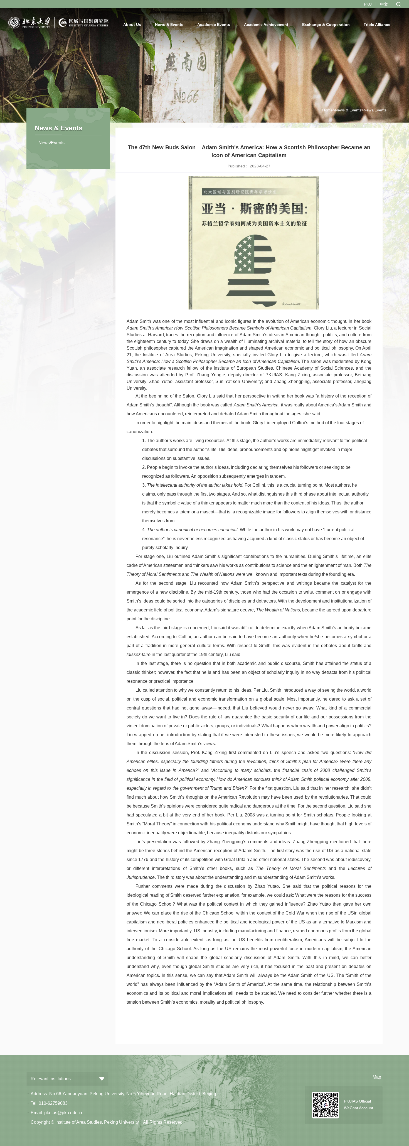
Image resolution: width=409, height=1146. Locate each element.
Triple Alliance (377, 24)
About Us (132, 24)
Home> (328, 110)
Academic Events (213, 24)
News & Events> (349, 110)
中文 (384, 4)
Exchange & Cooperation (326, 24)
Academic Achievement (266, 24)
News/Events (51, 142)
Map (377, 1077)
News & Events (169, 24)
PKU (368, 4)
